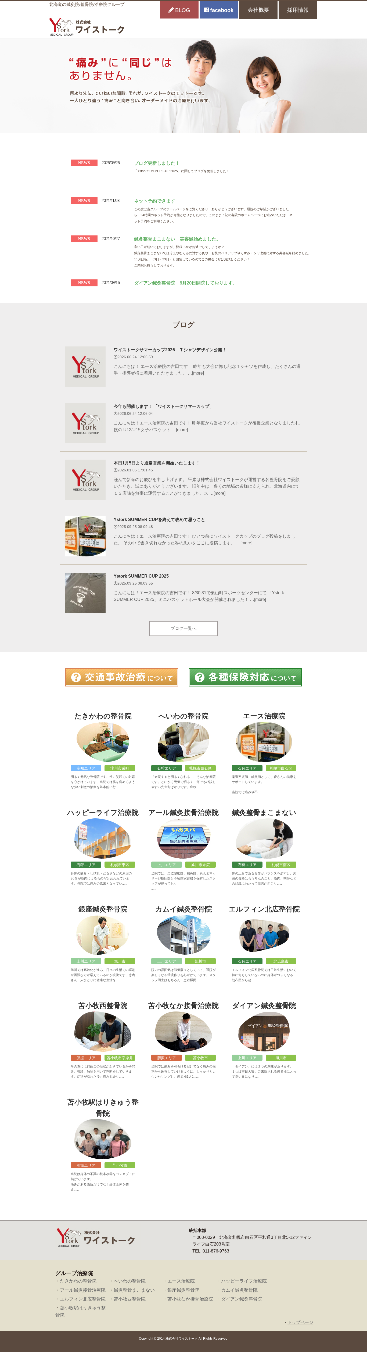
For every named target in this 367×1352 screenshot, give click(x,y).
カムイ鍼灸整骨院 (239, 1290)
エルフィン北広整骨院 (83, 1299)
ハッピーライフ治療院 (244, 1281)
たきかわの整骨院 (78, 1281)
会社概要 (258, 10)
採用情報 (298, 10)
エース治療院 (181, 1281)
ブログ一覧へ (183, 628)
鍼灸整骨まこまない (134, 1290)
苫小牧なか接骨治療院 (190, 1299)
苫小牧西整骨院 (130, 1299)
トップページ (300, 1322)
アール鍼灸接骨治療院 (83, 1290)
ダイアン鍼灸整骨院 (241, 1299)
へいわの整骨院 (130, 1281)
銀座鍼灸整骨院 (183, 1290)
